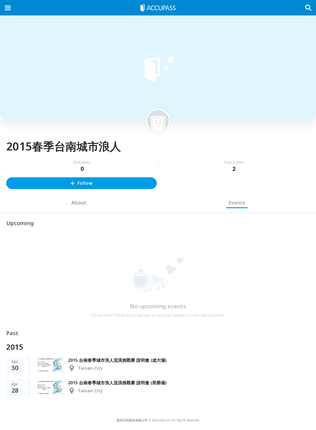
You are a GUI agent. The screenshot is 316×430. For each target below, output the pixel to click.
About (78, 202)
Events (237, 202)
